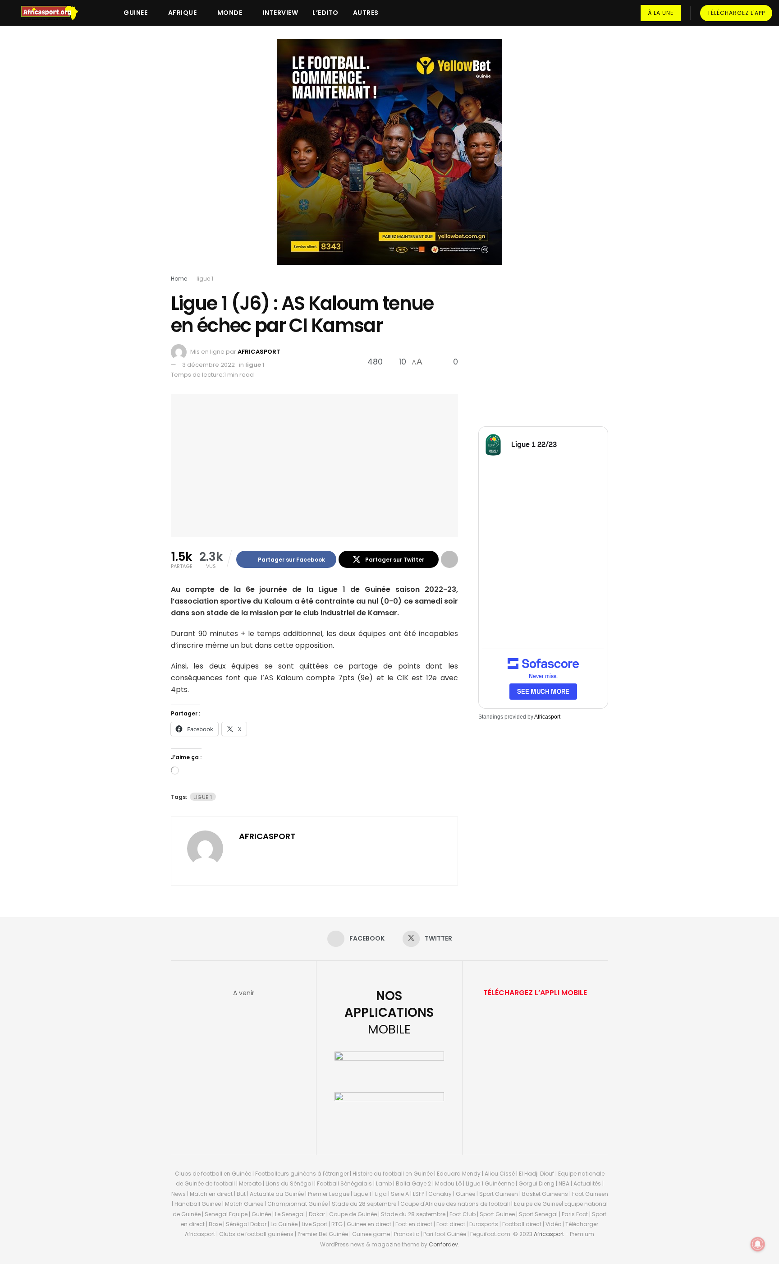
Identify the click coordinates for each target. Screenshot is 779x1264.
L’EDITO (325, 12)
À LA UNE (661, 13)
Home (179, 278)
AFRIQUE (182, 12)
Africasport (547, 717)
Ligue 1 (202, 797)
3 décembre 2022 (208, 364)
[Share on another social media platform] (449, 559)
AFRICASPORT (259, 351)
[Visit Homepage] (54, 13)
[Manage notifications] (758, 1244)
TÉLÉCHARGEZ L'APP (736, 13)
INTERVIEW (280, 12)
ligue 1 (205, 278)
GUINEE (135, 12)
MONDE (230, 12)
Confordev (443, 1244)
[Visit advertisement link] (389, 158)
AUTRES (366, 12)
